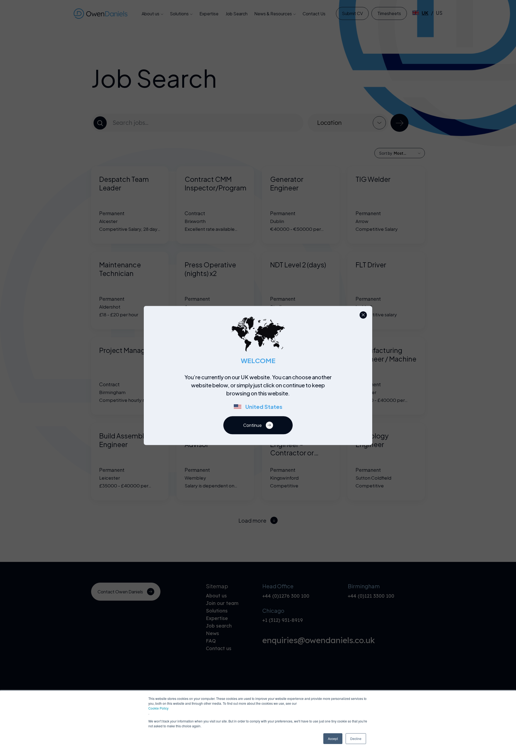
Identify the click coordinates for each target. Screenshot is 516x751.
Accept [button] (333, 738)
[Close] (363, 314)
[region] (260, 394)
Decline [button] (355, 738)
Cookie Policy (158, 708)
